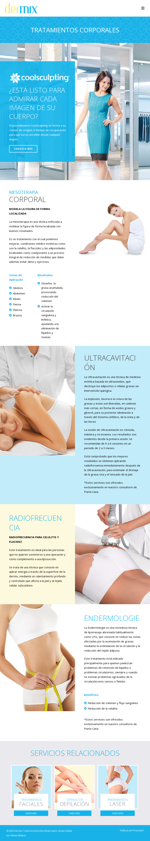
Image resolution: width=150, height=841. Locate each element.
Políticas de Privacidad (131, 830)
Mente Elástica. (18, 835)
